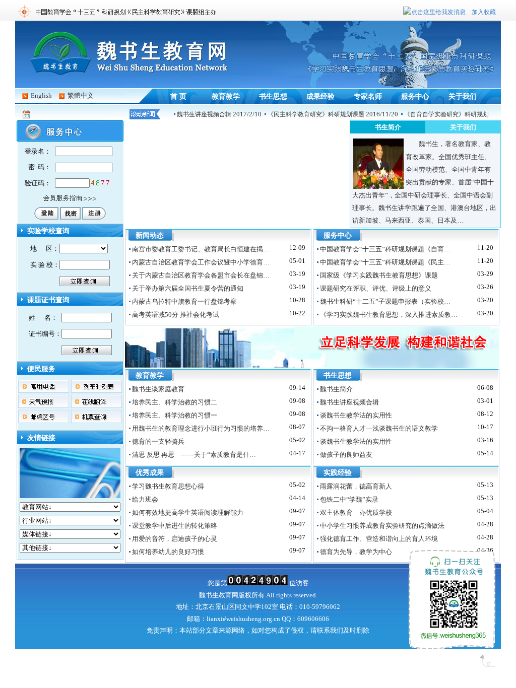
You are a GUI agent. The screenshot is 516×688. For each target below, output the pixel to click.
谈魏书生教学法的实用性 (356, 415)
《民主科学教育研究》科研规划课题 (316, 114)
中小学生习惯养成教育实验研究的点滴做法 (382, 525)
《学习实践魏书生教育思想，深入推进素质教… (389, 314)
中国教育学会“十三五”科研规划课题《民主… (385, 262)
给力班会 (145, 499)
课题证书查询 (48, 300)
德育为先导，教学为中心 (356, 552)
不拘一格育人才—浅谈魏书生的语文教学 (379, 428)
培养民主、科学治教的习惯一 (174, 415)
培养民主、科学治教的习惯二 (174, 402)
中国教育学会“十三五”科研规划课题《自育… (385, 249)
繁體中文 (81, 95)
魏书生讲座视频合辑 (204, 114)
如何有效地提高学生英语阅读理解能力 (187, 512)
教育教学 (226, 96)
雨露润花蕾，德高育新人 (356, 486)
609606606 (313, 619)
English (41, 95)
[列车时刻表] (97, 391)
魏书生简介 (336, 389)
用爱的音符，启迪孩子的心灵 (174, 538)
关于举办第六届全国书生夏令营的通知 (187, 288)
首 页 (178, 96)
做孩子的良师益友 (346, 454)
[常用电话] (44, 391)
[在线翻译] (97, 406)
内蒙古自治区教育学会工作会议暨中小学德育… (201, 262)
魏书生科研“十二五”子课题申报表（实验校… (385, 301)
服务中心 (415, 96)
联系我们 (415, 23)
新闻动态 (150, 235)
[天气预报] (44, 406)
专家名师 (368, 96)
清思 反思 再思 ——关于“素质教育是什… (194, 454)
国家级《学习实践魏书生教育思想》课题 (379, 275)
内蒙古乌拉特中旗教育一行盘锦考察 (184, 301)
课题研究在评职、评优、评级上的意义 (375, 288)
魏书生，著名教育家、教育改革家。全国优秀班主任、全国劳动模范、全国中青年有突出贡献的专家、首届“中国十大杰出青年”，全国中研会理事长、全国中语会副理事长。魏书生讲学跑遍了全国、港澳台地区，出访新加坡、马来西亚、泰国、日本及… (424, 182)
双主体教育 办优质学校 (356, 512)
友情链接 (41, 438)
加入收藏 (484, 12)
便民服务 (41, 369)
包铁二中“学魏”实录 (349, 499)
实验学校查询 (48, 231)
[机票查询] (97, 422)
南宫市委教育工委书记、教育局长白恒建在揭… (201, 249)
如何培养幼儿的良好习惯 (168, 552)
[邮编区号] (44, 422)
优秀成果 (150, 472)
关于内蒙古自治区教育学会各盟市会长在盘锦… (201, 275)
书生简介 (388, 127)
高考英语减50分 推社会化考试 (175, 314)
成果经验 (320, 96)
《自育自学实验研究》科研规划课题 (452, 114)
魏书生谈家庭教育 (158, 389)
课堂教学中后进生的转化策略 (174, 525)
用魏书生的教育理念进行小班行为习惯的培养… (201, 428)
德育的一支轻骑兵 (158, 441)
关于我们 (462, 96)
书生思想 (273, 96)
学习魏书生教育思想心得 (168, 486)
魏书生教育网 (218, 595)
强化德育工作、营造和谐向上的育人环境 (379, 538)
